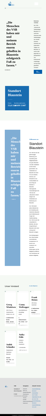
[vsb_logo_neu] (11, 2)
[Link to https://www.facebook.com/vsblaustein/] (14, 398)
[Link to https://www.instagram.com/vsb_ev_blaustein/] (14, 401)
